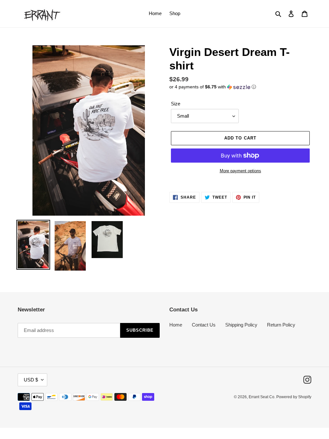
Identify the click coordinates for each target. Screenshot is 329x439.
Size (175, 103)
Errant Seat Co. (262, 397)
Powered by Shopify (293, 397)
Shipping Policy (241, 324)
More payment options (240, 170)
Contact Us (204, 324)
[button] (212, 87)
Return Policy (281, 324)
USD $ (31, 379)
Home (175, 324)
